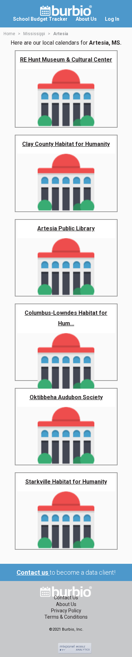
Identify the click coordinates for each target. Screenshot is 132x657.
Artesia (60, 33)
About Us (66, 604)
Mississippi (34, 33)
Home (9, 33)
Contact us (33, 572)
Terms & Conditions (66, 617)
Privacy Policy (66, 610)
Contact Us (66, 597)
